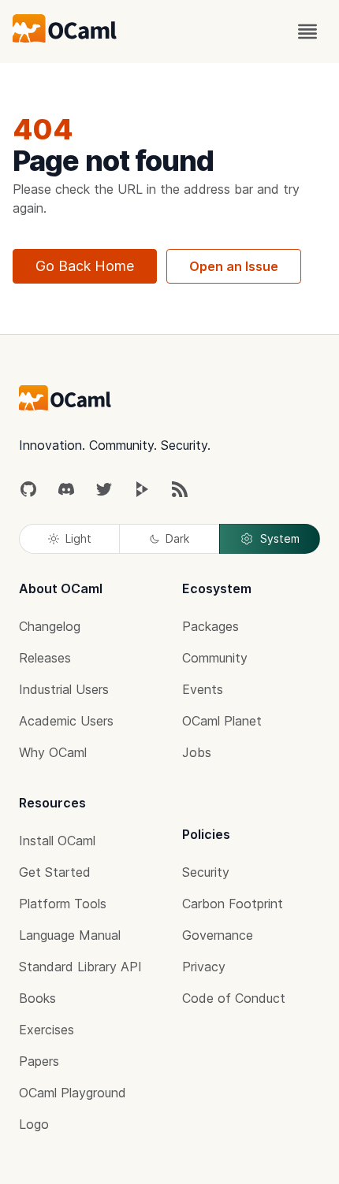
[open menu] (307, 31)
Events (202, 689)
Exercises (46, 1029)
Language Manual (70, 935)
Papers (39, 1061)
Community (215, 658)
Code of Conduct (233, 998)
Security (205, 872)
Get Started (55, 872)
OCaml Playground (72, 1092)
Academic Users (66, 721)
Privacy (203, 966)
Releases (45, 658)
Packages (210, 626)
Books (37, 998)
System (280, 538)
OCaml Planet (222, 721)
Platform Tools (62, 903)
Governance (217, 935)
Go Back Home (84, 266)
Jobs (196, 752)
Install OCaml (57, 840)
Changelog (49, 626)
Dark (177, 538)
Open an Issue (233, 266)
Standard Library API (80, 966)
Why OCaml (53, 752)
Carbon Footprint (232, 903)
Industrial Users (64, 689)
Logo (34, 1124)
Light (78, 538)
